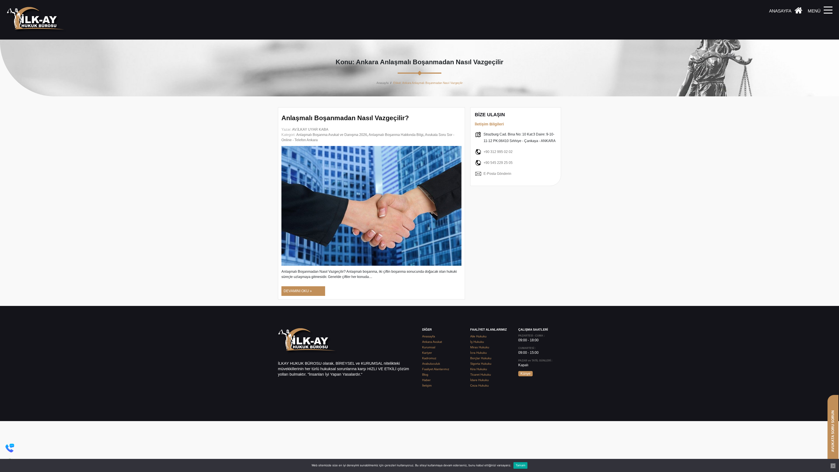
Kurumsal (428, 347)
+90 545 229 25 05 (498, 163)
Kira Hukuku (478, 369)
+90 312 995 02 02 (498, 152)
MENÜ (814, 11)
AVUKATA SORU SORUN (833, 431)
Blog (425, 374)
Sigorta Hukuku (480, 363)
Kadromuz (429, 358)
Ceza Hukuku (479, 385)
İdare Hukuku (479, 380)
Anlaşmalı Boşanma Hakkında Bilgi (396, 135)
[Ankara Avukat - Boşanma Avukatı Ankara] (37, 20)
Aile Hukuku (478, 336)
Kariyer (427, 352)
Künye (525, 373)
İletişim (427, 385)
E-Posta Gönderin (497, 173)
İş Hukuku (477, 342)
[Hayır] (833, 466)
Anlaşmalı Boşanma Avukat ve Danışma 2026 (331, 135)
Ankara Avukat (432, 342)
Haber (426, 380)
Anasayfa (382, 83)
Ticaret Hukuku (480, 374)
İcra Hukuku (478, 352)
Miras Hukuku (479, 347)
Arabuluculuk (431, 363)
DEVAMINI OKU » (298, 291)
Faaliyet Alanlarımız (435, 369)
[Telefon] (9, 448)
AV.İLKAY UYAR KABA (310, 129)
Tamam (520, 465)
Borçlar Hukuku (480, 358)
